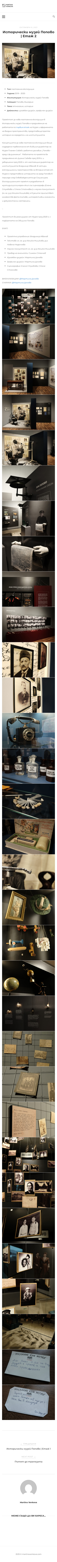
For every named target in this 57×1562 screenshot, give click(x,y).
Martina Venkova (28, 1502)
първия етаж (22, 127)
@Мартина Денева (29, 279)
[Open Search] (54, 16)
